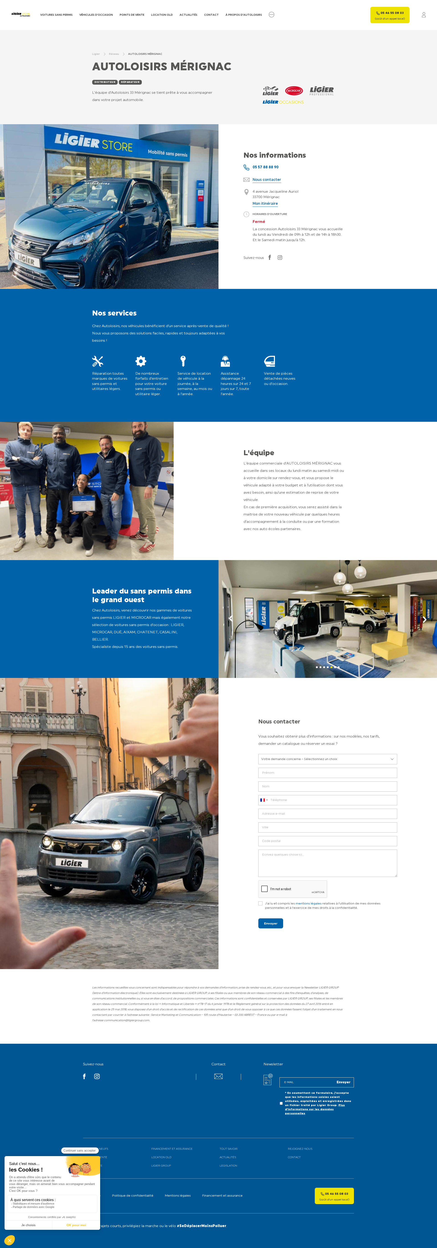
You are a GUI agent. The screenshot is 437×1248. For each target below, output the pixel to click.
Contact (211, 15)
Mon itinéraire (265, 204)
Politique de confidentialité (132, 1195)
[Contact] (218, 1078)
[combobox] (264, 800)
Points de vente (132, 15)
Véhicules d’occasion (96, 15)
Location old (162, 15)
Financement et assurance (172, 1149)
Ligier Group (161, 1166)
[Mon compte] (424, 15)
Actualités (188, 15)
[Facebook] (270, 258)
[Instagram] (280, 258)
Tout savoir (229, 1149)
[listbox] (327, 759)
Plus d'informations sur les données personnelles (315, 1109)
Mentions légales (178, 1195)
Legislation (228, 1166)
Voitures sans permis (56, 15)
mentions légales (309, 903)
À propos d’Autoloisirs (244, 15)
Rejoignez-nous (300, 1149)
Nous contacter (267, 180)
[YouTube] (84, 1077)
